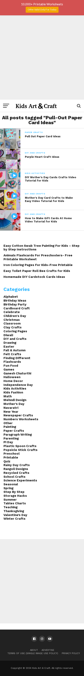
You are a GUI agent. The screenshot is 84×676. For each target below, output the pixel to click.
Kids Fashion (13, 392)
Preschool (11, 453)
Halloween (11, 377)
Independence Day (18, 385)
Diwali (8, 335)
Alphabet (10, 297)
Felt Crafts (12, 354)
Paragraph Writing (17, 434)
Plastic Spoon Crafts (19, 446)
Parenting (11, 438)
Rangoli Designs (15, 469)
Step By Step (13, 492)
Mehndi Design (14, 400)
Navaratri (10, 408)
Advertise (48, 650)
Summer (10, 499)
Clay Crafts (12, 327)
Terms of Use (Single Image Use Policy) (32, 653)
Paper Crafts (13, 431)
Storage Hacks (15, 496)
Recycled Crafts (16, 473)
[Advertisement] (42, 57)
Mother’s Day (13, 404)
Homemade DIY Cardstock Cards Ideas (34, 277)
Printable (10, 457)
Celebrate (11, 312)
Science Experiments (20, 480)
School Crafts (14, 477)
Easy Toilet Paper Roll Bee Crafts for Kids (36, 271)
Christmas (11, 320)
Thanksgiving (13, 511)
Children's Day (14, 316)
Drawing (9, 343)
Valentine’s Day (15, 515)
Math (7, 396)
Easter (8, 346)
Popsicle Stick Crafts (20, 450)
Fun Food (10, 365)
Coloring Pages (15, 331)
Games (8, 369)
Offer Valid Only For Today (42, 9)
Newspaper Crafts (18, 415)
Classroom (12, 323)
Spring (8, 488)
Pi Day (8, 442)
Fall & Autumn (14, 350)
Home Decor (13, 381)
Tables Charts (14, 503)
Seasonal (10, 484)
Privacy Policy (71, 653)
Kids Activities (14, 388)
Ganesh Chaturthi (17, 373)
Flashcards (12, 362)
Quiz (6, 461)
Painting (9, 427)
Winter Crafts (14, 519)
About (34, 650)
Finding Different (16, 358)
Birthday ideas (14, 300)
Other (8, 423)
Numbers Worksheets (20, 419)
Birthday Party (15, 304)
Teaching (10, 507)
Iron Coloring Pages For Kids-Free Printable (38, 265)
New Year (10, 411)
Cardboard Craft (16, 308)
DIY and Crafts (15, 339)
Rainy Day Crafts (16, 465)
